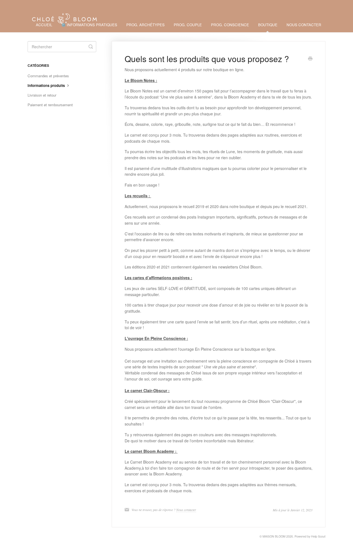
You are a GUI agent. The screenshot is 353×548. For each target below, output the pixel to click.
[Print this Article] (310, 59)
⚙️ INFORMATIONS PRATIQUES (89, 24)
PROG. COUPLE (188, 24)
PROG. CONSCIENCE (230, 24)
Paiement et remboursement (50, 104)
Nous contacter (186, 509)
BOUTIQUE (267, 24)
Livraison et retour (42, 95)
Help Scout (318, 536)
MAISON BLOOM (274, 536)
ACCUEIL (44, 24)
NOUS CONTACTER (304, 24)
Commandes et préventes (48, 75)
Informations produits (47, 85)
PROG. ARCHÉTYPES (145, 24)
